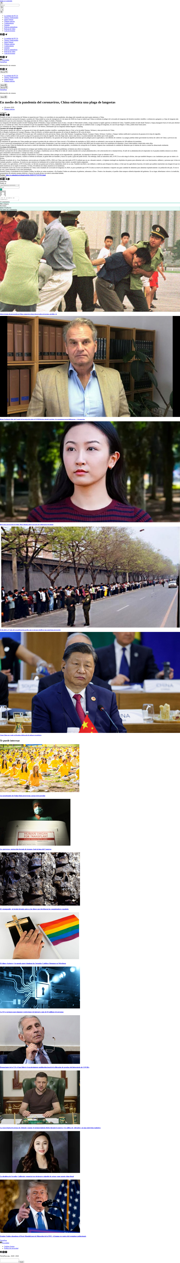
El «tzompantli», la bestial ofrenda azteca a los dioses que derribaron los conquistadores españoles (34, 909)
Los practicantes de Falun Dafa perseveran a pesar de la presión (22, 796)
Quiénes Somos (9, 1246)
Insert (21, 1262)
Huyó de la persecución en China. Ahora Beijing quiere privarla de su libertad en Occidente (26, 524)
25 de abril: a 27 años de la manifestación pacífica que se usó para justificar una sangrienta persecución (30, 630)
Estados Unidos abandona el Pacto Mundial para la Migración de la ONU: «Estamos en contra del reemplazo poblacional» (43, 1236)
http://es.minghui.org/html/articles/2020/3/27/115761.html (26, 175)
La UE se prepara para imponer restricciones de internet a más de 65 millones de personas (32, 1012)
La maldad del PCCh (11, 75)
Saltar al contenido (6, 1)
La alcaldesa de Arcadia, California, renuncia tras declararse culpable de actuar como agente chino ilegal (37, 1176)
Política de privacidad (11, 1248)
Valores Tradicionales (11, 77)
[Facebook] (1, 69)
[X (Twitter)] (3, 69)
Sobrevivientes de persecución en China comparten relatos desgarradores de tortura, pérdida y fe (28, 314)
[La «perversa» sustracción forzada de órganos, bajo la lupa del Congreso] (35, 845)
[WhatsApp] (9, 115)
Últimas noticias (9, 81)
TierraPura (3, 62)
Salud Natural (8, 79)
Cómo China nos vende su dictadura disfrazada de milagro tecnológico (20, 735)
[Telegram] (6, 69)
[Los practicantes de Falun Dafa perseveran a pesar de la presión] (40, 792)
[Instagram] (6, 1252)
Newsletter (5, 60)
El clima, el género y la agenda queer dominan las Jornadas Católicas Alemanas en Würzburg (33, 963)
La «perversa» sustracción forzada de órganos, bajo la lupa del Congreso (25, 849)
